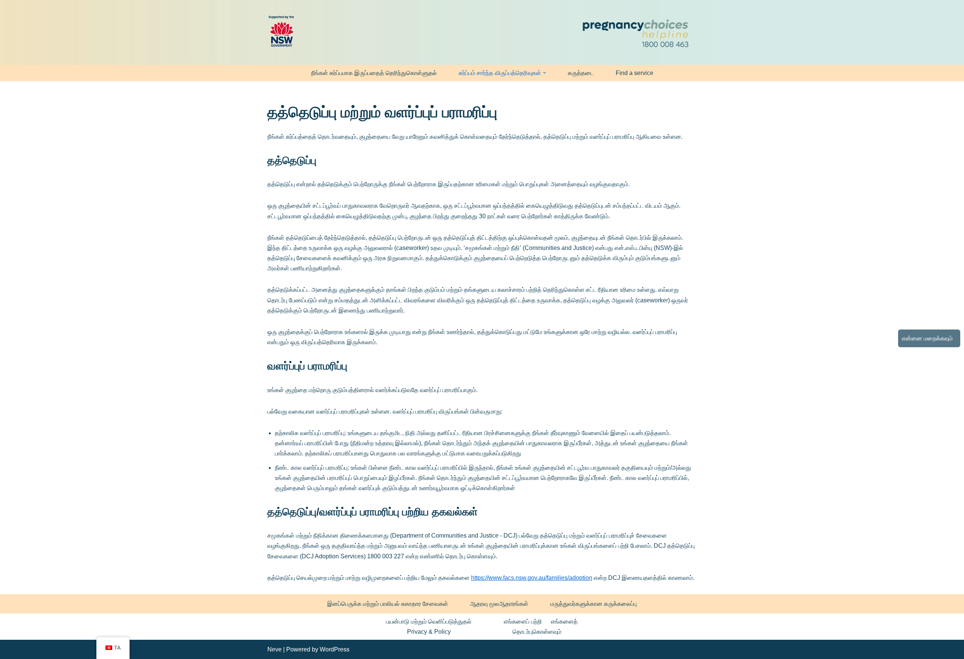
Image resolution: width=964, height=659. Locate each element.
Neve (274, 649)
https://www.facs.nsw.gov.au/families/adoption (531, 578)
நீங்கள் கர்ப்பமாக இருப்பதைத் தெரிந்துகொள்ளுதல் (374, 73)
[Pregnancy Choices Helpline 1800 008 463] (634, 32)
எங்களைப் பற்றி (523, 621)
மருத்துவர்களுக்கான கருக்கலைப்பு (593, 604)
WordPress (334, 649)
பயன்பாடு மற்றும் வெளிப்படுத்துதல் (428, 621)
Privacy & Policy (429, 631)
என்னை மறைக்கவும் (927, 338)
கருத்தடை (581, 73)
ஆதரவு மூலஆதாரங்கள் (499, 604)
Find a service (634, 73)
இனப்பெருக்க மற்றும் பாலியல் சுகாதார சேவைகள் (387, 604)
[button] (544, 72)
